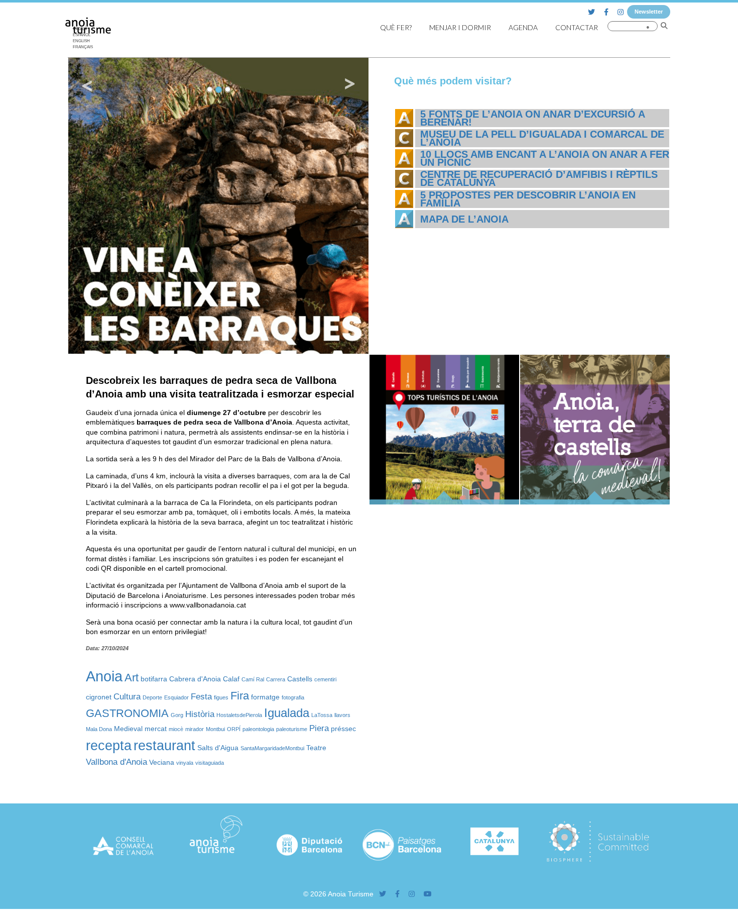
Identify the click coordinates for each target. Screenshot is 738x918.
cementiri (325, 679)
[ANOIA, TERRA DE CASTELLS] (595, 502)
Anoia (104, 676)
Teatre (316, 748)
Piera (319, 728)
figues (221, 697)
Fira (239, 695)
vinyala (184, 763)
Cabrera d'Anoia (195, 679)
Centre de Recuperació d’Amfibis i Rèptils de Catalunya (539, 178)
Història (199, 714)
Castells (299, 679)
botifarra (154, 679)
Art (132, 677)
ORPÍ (233, 729)
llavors (342, 715)
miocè (176, 729)
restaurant (164, 745)
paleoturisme (291, 729)
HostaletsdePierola (239, 715)
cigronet (98, 697)
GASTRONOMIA (127, 713)
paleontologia (258, 729)
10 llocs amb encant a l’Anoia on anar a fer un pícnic (544, 158)
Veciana (161, 762)
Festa (201, 696)
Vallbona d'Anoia (116, 762)
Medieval (128, 729)
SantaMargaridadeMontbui (272, 748)
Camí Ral (252, 679)
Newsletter (649, 12)
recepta (109, 745)
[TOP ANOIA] (444, 502)
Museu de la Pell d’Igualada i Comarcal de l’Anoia (542, 138)
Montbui (215, 729)
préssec (343, 729)
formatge (265, 697)
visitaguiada (209, 763)
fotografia (293, 697)
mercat (156, 729)
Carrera (275, 679)
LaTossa (321, 715)
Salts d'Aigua (217, 748)
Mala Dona (99, 729)
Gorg (177, 715)
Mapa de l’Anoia (464, 219)
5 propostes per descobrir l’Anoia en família (528, 199)
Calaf (231, 679)
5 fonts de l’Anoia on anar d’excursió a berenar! (532, 118)
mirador (194, 729)
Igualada (286, 713)
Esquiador (176, 697)
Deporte (152, 697)
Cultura (127, 696)
